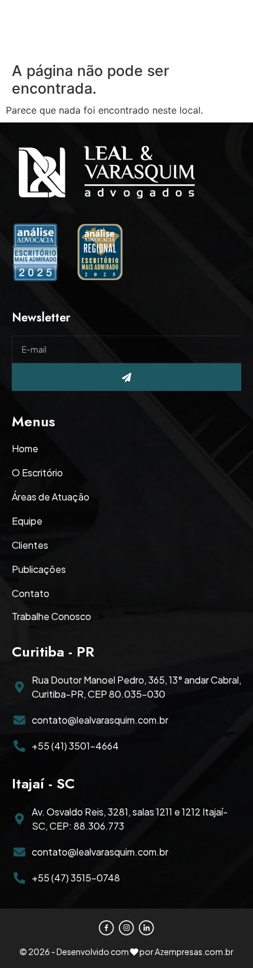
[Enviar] (126, 377)
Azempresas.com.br (194, 951)
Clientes (30, 545)
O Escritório (37, 473)
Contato (30, 593)
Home (25, 449)
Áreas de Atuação (50, 497)
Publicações (39, 569)
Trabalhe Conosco (51, 616)
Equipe (27, 521)
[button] (229, 29)
